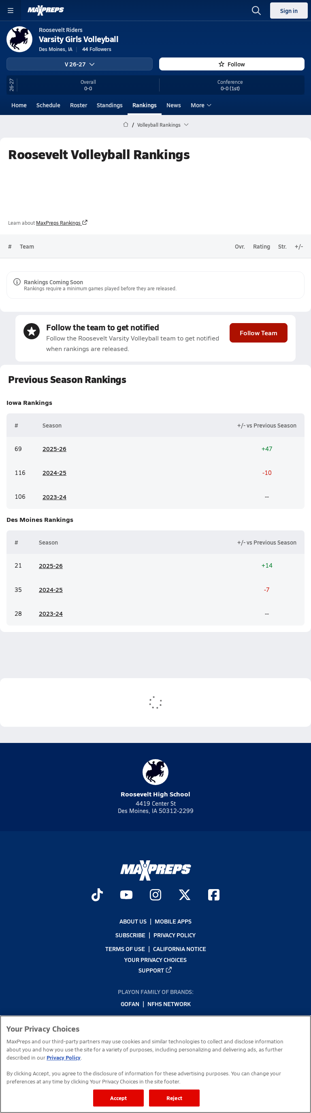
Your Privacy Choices (155, 959)
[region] (155, 1064)
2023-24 (54, 497)
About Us (133, 921)
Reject (174, 1098)
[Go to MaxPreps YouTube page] (126, 895)
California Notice (179, 949)
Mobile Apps (173, 921)
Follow (236, 64)
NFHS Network (169, 1004)
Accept (118, 1098)
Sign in (289, 10)
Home (19, 105)
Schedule (48, 105)
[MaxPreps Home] (46, 10)
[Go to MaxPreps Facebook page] (213, 895)
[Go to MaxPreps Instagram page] (155, 895)
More (197, 105)
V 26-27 (75, 64)
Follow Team (258, 332)
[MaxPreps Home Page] (126, 124)
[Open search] (256, 10)
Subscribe (130, 935)
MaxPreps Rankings (58, 222)
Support (151, 970)
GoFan (130, 1004)
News (173, 105)
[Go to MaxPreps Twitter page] (184, 895)
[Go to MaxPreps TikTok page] (97, 895)
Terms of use (125, 949)
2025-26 (54, 449)
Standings (110, 105)
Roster (78, 105)
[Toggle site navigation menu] (10, 10)
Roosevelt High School (155, 793)
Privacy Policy (174, 935)
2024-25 (54, 472)
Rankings (144, 105)
